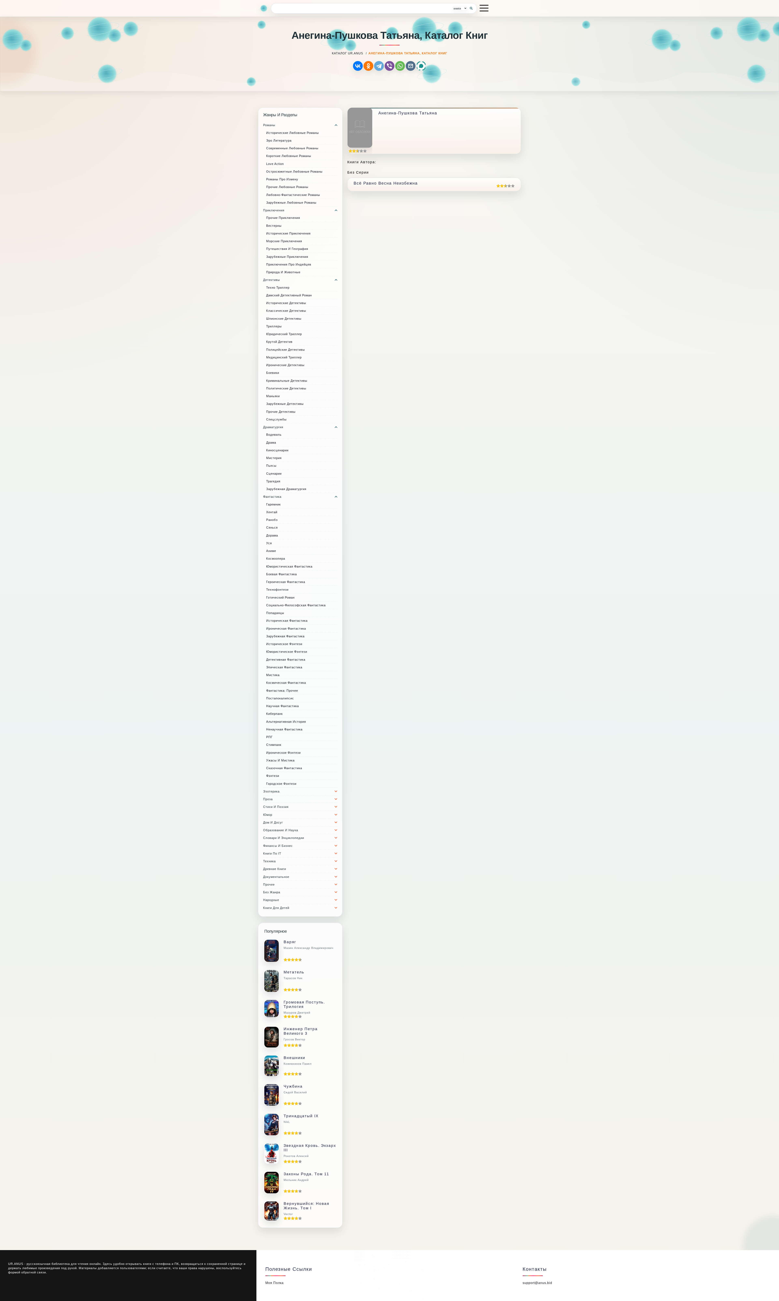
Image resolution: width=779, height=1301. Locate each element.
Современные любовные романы (292, 148)
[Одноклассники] (368, 66)
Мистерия (274, 458)
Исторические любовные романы (292, 132)
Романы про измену (282, 179)
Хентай (271, 512)
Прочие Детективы (281, 411)
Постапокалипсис (280, 698)
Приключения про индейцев (288, 264)
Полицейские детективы (285, 349)
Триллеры (274, 326)
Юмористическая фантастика (289, 566)
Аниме (271, 551)
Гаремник (273, 504)
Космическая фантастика (286, 682)
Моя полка (274, 1283)
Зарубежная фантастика (285, 636)
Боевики (272, 372)
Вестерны (274, 225)
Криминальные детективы (286, 380)
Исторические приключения (288, 233)
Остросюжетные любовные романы (294, 171)
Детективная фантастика (285, 659)
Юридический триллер (284, 334)
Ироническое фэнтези (283, 752)
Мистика (273, 675)
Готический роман (280, 597)
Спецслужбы (276, 419)
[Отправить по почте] (410, 66)
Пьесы (271, 465)
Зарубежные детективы (285, 403)
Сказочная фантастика (284, 768)
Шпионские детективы (283, 318)
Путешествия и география (287, 249)
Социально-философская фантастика (296, 605)
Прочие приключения (283, 217)
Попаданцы (275, 613)
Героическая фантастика (285, 582)
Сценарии (274, 473)
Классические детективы (286, 310)
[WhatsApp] (400, 66)
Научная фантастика (282, 706)
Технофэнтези (277, 589)
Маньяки (273, 396)
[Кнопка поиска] (471, 8)
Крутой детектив (279, 341)
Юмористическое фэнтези (286, 651)
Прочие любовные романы (287, 187)
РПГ (269, 737)
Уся (269, 543)
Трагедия (273, 481)
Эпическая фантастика (284, 667)
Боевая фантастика (281, 574)
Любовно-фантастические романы (293, 195)
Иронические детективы (285, 365)
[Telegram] (379, 66)
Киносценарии (277, 450)
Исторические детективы (286, 303)
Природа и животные (283, 272)
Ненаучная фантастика (284, 729)
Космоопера (275, 558)
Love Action (275, 164)
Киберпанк (274, 713)
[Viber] (389, 66)
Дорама (272, 535)
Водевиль (274, 434)
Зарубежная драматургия (286, 489)
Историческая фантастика (287, 620)
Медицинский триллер (284, 357)
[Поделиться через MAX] (421, 66)
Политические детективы (286, 388)
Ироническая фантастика (286, 628)
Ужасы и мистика (280, 760)
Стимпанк (273, 744)
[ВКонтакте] (358, 66)
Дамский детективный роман (289, 295)
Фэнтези (272, 775)
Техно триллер (277, 287)
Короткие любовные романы (288, 156)
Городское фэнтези (281, 783)
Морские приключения (284, 241)
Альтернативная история (286, 721)
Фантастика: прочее (282, 690)
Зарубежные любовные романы (291, 202)
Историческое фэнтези (284, 644)
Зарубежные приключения (287, 256)
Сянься (272, 527)
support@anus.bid (537, 1283)
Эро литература (279, 140)
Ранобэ (272, 519)
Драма (271, 442)
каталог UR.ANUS (347, 53)
